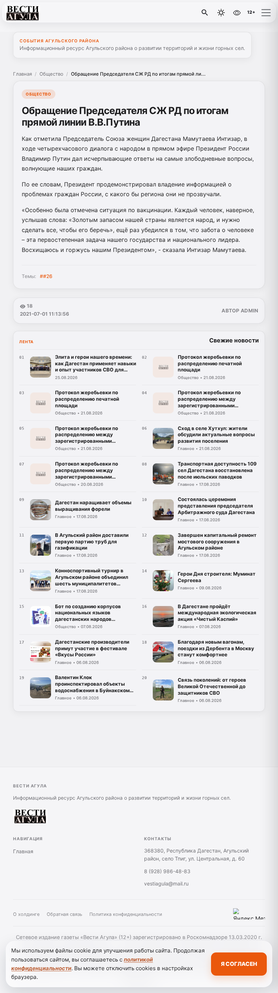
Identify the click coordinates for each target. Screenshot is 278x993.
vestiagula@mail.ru (166, 883)
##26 (46, 276)
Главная (22, 74)
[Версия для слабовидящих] (237, 13)
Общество (51, 74)
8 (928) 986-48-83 (167, 871)
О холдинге (26, 914)
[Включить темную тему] (221, 13)
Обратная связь (64, 914)
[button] (266, 13)
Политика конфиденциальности (125, 914)
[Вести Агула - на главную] (35, 12)
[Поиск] (205, 13)
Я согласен (239, 963)
